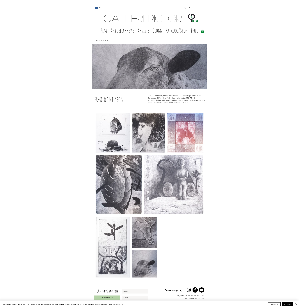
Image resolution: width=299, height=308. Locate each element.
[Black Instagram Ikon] (188, 290)
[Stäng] (296, 304)
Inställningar (274, 304)
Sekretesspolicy (118, 304)
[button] (143, 31)
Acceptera (287, 304)
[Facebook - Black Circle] (195, 290)
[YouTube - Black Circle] (201, 290)
